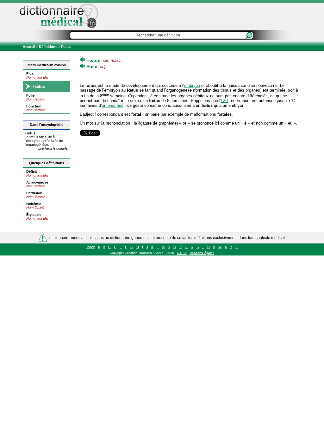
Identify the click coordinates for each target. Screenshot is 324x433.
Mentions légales (202, 253)
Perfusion (34, 193)
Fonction (33, 106)
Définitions (48, 46)
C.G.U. (182, 253)
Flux (30, 73)
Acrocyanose (37, 182)
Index (90, 247)
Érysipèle (33, 215)
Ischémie (33, 204)
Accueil (29, 46)
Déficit (31, 171)
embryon (192, 85)
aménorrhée (112, 105)
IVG (224, 100)
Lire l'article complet (53, 148)
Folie (30, 95)
